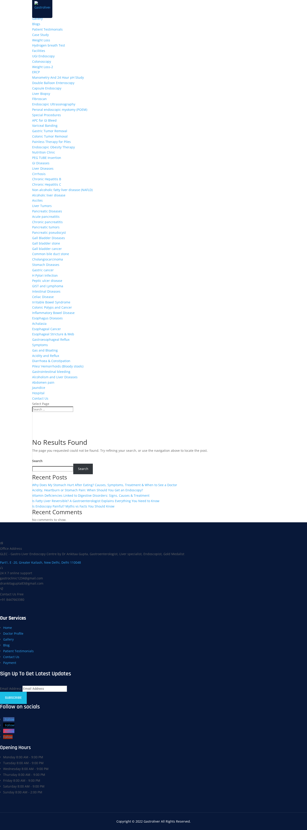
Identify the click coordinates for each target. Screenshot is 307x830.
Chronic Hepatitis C (46, 184)
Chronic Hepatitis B (46, 179)
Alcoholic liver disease (48, 195)
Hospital (38, 393)
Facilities (38, 51)
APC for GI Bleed (44, 120)
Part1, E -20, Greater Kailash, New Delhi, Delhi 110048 (40, 562)
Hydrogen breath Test (48, 45)
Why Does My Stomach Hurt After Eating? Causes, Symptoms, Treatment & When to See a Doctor (104, 485)
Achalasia (39, 323)
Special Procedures (46, 115)
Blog (6, 645)
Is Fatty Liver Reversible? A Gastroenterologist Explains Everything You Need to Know (95, 501)
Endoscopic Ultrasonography (53, 104)
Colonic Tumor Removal (50, 136)
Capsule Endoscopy (46, 88)
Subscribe (13, 697)
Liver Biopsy (41, 93)
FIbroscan (39, 99)
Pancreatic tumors (46, 227)
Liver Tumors (42, 206)
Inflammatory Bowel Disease (53, 313)
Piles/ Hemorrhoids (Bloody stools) (57, 366)
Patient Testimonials (47, 29)
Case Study (40, 35)
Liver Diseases (42, 168)
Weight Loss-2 (42, 67)
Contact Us (40, 398)
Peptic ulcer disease (47, 280)
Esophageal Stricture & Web (53, 334)
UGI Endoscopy (43, 56)
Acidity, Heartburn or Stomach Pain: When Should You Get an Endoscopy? (87, 490)
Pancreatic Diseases (47, 211)
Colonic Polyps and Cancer (52, 307)
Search (37, 461)
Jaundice (38, 387)
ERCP (36, 72)
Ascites (37, 200)
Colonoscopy (41, 61)
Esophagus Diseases (47, 318)
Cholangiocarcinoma (47, 259)
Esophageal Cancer (46, 329)
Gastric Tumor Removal (49, 131)
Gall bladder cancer (47, 249)
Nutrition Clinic (43, 152)
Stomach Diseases (45, 265)
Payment (9, 663)
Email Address (11, 688)
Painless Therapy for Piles (51, 142)
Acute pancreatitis (46, 216)
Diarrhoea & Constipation (51, 361)
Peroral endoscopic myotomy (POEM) (59, 109)
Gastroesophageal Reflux (50, 339)
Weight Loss (41, 40)
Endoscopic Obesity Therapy (53, 147)
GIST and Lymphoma (47, 286)
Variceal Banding (45, 125)
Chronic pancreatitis (47, 222)
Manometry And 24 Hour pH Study (58, 77)
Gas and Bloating (45, 350)
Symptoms (40, 345)
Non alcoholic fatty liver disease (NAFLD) (62, 190)
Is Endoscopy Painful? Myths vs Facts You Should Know (73, 506)
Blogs (36, 24)
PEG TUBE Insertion (46, 158)
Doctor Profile (13, 633)
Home (7, 627)
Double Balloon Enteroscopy (53, 83)
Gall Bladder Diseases (48, 238)
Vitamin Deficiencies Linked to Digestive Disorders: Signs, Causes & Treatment (90, 495)
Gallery (37, 18)
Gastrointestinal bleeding (51, 371)
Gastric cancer (43, 270)
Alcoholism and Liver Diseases (55, 377)
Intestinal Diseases (46, 291)
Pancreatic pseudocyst (49, 232)
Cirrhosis (39, 174)
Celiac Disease (43, 297)
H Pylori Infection (45, 275)
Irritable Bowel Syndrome (51, 302)
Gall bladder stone (46, 243)
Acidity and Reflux (45, 356)
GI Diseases (40, 163)
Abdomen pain (43, 382)
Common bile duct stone (50, 254)
